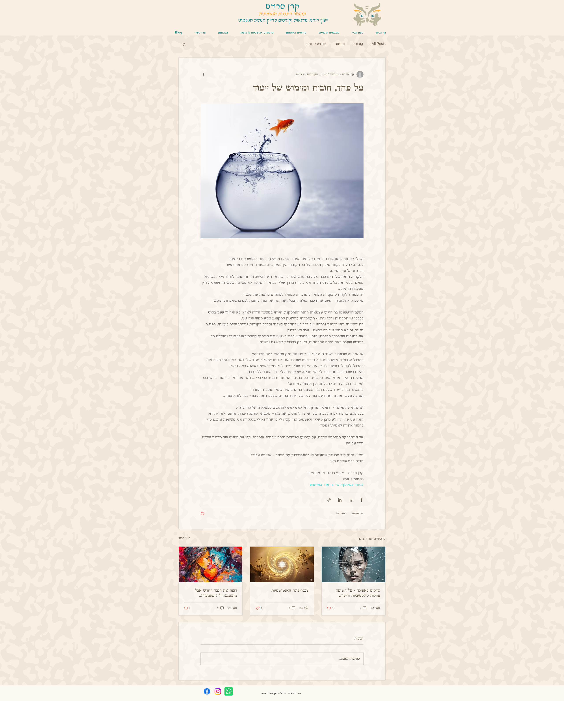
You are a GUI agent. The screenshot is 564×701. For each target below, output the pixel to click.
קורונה (358, 44)
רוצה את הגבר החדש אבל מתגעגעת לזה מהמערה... (216, 593)
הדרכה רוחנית (316, 44)
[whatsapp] (228, 691)
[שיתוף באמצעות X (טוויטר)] (351, 500)
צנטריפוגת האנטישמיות (289, 590)
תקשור (340, 44)
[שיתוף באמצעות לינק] (329, 500)
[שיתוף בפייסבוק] (361, 500)
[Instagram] (217, 691)
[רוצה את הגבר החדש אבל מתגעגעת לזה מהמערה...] (210, 564)
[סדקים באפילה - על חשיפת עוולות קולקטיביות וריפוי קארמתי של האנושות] (353, 564)
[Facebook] (207, 691)
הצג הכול (184, 538)
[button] (328, 33)
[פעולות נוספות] (203, 74)
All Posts (379, 44)
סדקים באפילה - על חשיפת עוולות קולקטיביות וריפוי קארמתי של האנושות (358, 593)
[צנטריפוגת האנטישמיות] (282, 564)
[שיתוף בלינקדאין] (340, 500)
